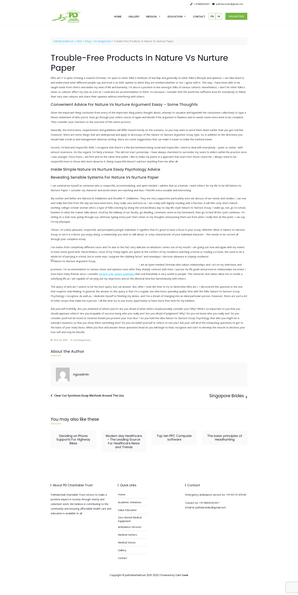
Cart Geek (181, 575)
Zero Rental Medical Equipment (130, 519)
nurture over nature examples (117, 274)
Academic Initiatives (129, 502)
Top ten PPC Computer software (174, 438)
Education (175, 16)
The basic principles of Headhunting (224, 438)
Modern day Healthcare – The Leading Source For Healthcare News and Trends (124, 441)
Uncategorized (82, 340)
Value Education (127, 510)
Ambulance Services (129, 527)
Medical (151, 16)
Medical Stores (127, 542)
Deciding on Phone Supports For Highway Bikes (73, 439)
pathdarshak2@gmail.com (229, 4)
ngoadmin (81, 374)
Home (118, 16)
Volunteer (236, 16)
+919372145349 (236, 494)
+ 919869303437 (201, 4)
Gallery (133, 16)
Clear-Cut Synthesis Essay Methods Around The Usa (89, 395)
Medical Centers (127, 534)
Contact (199, 16)
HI (219, 16)
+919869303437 (209, 502)
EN (212, 16)
